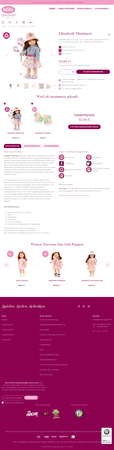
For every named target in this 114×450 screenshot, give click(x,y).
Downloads (44, 330)
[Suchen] (4, 22)
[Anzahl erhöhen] (72, 72)
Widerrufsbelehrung (48, 360)
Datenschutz (34, 442)
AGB (15, 442)
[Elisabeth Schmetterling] (92, 264)
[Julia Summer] (22, 264)
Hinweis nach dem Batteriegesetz (54, 365)
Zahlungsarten (46, 340)
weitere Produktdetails (93, 42)
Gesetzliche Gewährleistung (89, 442)
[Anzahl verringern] (61, 72)
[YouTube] (89, 307)
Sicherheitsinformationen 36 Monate (74, 195)
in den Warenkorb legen (84, 127)
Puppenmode (7, 325)
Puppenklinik (45, 345)
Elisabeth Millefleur (57, 281)
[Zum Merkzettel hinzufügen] (109, 35)
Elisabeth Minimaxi (16, 133)
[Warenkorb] (23, 22)
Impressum (23, 442)
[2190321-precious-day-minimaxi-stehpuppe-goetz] (29, 55)
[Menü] (110, 429)
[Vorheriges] (6, 55)
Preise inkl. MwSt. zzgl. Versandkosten (74, 65)
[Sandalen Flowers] (43, 118)
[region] (29, 61)
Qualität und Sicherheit (49, 370)
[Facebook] (79, 307)
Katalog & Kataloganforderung (52, 325)
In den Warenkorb (93, 72)
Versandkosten (50, 432)
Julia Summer (22, 281)
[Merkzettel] (9, 22)
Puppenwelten (8, 330)
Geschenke (6, 340)
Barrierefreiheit (46, 375)
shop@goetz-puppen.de (102, 320)
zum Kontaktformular (102, 324)
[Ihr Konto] (16, 22)
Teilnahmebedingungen (49, 355)
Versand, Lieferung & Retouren (52, 335)
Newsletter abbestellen (14, 403)
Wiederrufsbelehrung (50, 442)
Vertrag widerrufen (68, 442)
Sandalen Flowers (43, 133)
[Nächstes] (52, 55)
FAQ (41, 350)
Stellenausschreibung (49, 320)
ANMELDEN (31, 398)
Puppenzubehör (8, 335)
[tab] (12, 146)
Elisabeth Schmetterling (92, 281)
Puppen (5, 320)
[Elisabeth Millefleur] (57, 264)
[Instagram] (84, 307)
